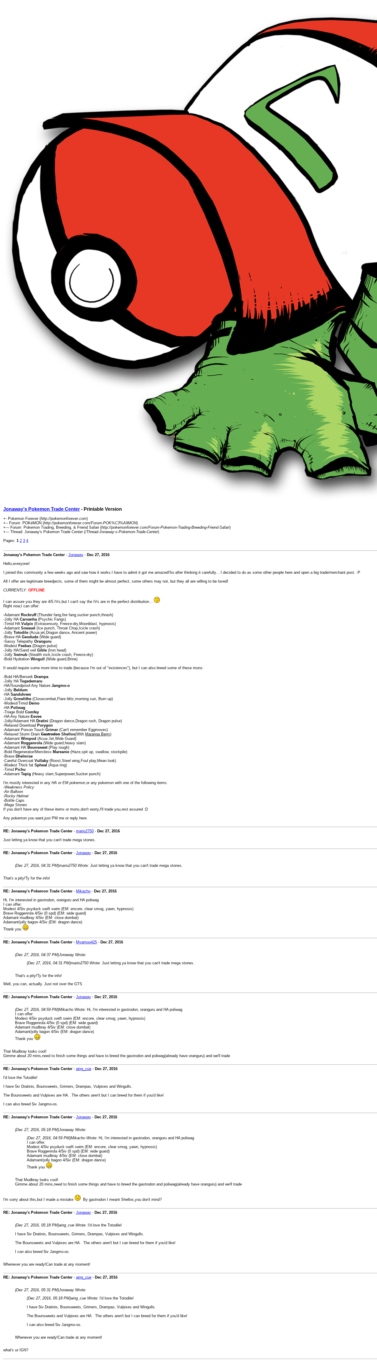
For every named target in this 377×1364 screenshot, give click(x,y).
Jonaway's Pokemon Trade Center (41, 509)
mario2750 (85, 831)
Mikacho (83, 891)
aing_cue (83, 1069)
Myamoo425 (86, 942)
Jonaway (75, 555)
